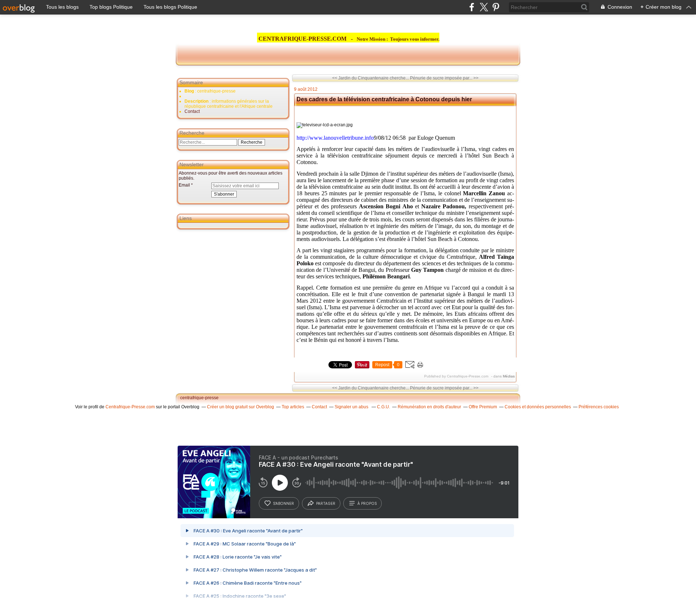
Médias (509, 376)
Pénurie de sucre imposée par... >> (444, 78)
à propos (367, 503)
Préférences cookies (599, 406)
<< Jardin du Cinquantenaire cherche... (370, 78)
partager (325, 503)
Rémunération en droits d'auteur (429, 406)
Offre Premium (483, 406)
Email (184, 185)
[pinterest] (495, 7)
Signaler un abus (352, 406)
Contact (192, 111)
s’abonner (283, 503)
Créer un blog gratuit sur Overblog (240, 406)
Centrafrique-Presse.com (130, 406)
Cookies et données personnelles (538, 406)
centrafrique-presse (199, 397)
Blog (189, 91)
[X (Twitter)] (483, 7)
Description (197, 101)
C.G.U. (383, 406)
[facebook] (471, 7)
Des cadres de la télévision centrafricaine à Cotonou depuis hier (384, 99)
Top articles (293, 406)
